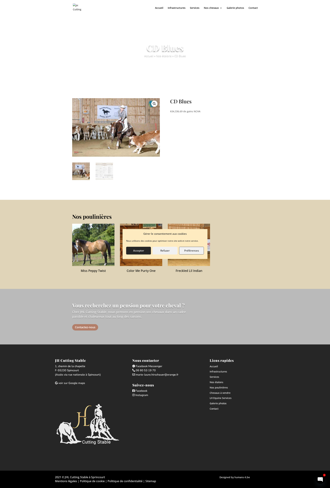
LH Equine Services (221, 398)
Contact (253, 8)
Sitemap (150, 481)
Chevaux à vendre (220, 392)
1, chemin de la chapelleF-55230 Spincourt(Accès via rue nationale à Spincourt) (78, 370)
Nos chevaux (211, 8)
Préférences (191, 250)
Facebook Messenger (148, 366)
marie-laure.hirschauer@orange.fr (156, 375)
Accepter (138, 250)
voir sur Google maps (71, 383)
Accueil (159, 8)
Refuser (165, 250)
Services (194, 8)
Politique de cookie (92, 481)
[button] (154, 104)
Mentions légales (66, 481)
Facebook (141, 391)
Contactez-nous (85, 327)
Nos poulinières (219, 387)
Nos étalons (164, 56)
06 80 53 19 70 (145, 370)
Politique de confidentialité (125, 481)
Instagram (141, 395)
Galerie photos (235, 8)
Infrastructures (176, 8)
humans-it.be (242, 477)
